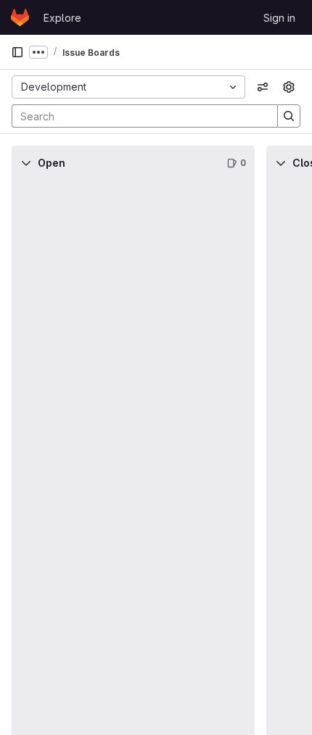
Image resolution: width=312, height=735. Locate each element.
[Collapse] (26, 163)
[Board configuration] (288, 87)
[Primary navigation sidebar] (17, 52)
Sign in (279, 18)
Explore (62, 18)
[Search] (288, 116)
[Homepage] (20, 17)
